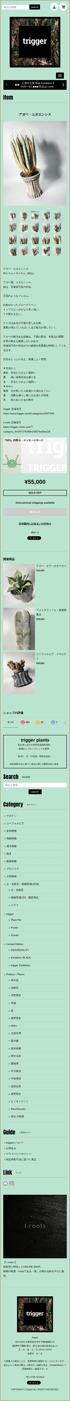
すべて (10, 722)
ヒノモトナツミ (20, 1101)
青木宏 (14, 980)
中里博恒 (16, 1078)
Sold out (35, 511)
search (35, 7)
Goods (14, 935)
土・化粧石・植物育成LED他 (22, 884)
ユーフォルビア (15, 823)
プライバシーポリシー (18, 1153)
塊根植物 (11, 838)
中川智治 (16, 1071)
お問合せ (11, 1148)
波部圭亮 (16, 1086)
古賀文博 (16, 1033)
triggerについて (15, 1142)
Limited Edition (14, 944)
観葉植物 (11, 861)
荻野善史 (16, 1018)
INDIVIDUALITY (20, 950)
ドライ (14, 905)
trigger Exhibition (20, 965)
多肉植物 (11, 830)
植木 (8, 853)
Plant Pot (16, 919)
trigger (10, 914)
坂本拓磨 (16, 1048)
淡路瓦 (14, 987)
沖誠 (13, 1003)
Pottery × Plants (15, 974)
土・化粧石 (17, 889)
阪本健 (14, 1040)
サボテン (11, 815)
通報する (35, 532)
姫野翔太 (16, 1093)
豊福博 (14, 1063)
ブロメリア (12, 868)
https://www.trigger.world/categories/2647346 (28, 413)
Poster (14, 927)
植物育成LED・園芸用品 (24, 897)
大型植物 (11, 876)
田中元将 (16, 1056)
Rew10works (18, 1108)
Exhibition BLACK (21, 957)
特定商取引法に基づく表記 (21, 1159)
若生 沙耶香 (17, 1116)
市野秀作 (16, 995)
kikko (14, 1025)
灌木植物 (11, 846)
